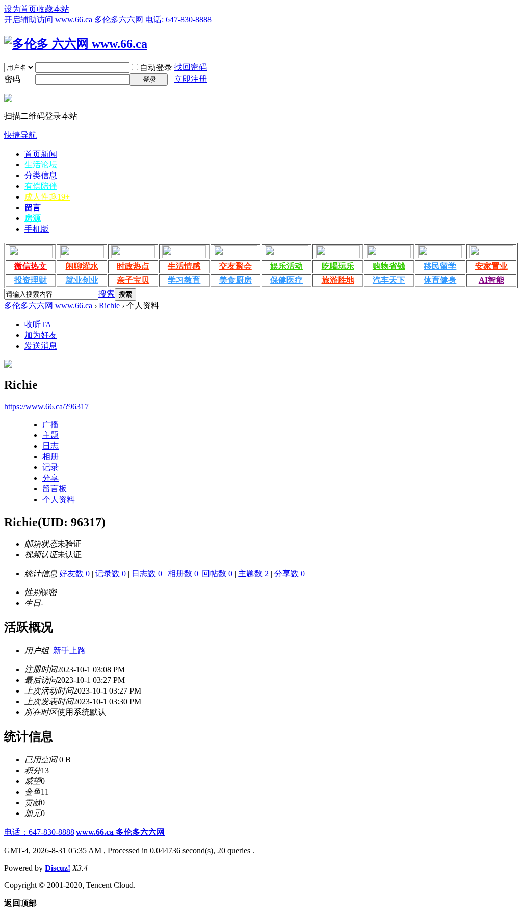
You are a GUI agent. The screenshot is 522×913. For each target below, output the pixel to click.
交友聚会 (235, 266)
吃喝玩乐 (338, 266)
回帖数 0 (217, 573)
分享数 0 (289, 573)
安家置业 (491, 266)
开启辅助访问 (28, 19)
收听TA (37, 324)
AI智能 (491, 280)
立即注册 (190, 79)
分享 (50, 478)
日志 (50, 445)
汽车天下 (389, 280)
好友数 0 (74, 573)
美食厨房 (235, 280)
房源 (32, 218)
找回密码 (190, 67)
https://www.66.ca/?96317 (46, 406)
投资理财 (30, 280)
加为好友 (40, 335)
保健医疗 (286, 280)
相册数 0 (183, 573)
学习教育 (184, 280)
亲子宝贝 (133, 280)
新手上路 (69, 650)
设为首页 (20, 9)
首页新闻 (40, 154)
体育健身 (440, 280)
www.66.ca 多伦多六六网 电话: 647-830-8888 (133, 19)
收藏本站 (53, 9)
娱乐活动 (286, 266)
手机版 (36, 229)
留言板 (54, 488)
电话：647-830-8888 (39, 832)
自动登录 (156, 67)
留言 (32, 207)
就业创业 (82, 280)
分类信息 (40, 175)
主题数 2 (253, 573)
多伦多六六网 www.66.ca (48, 305)
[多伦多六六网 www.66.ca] (75, 44)
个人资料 (58, 499)
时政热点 (133, 266)
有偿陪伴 (40, 186)
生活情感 (184, 266)
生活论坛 (40, 164)
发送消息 (40, 345)
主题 (50, 435)
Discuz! (57, 867)
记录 (50, 467)
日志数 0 (147, 573)
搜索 (106, 293)
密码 (12, 79)
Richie (109, 305)
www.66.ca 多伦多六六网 (120, 832)
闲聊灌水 (82, 266)
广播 (50, 424)
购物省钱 (389, 266)
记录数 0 (110, 573)
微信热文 (30, 266)
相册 (50, 456)
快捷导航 (20, 135)
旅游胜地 (338, 280)
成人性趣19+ (47, 196)
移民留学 (440, 266)
